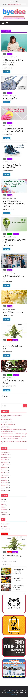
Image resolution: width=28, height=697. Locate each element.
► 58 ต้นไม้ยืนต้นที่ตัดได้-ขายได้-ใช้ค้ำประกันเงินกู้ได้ (14, 434)
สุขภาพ (3, 512)
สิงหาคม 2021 (4, 485)
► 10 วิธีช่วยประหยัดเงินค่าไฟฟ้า (14, 241)
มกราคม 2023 (4, 462)
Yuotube (9, 340)
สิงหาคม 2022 (4, 470)
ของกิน (3, 504)
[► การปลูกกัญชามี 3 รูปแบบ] (14, 331)
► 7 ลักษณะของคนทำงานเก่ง (13, 277)
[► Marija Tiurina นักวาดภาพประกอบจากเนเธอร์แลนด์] (14, 43)
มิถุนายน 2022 (4, 472)
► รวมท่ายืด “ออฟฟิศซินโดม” (14, 4)
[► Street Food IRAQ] (6, 579)
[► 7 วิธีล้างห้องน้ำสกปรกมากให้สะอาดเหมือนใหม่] (14, 113)
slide (4, 54)
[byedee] (3, 23)
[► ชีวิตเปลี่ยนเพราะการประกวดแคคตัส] (6, 587)
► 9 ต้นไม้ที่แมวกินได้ (6, 419)
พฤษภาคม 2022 (5, 475)
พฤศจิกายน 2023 (5, 454)
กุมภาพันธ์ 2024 (5, 452)
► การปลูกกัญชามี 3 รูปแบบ (12, 347)
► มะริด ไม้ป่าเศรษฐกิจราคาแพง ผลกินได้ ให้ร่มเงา (13, 436)
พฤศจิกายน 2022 (5, 465)
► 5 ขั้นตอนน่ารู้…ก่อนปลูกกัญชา (13, 381)
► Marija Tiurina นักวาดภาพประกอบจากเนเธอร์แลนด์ (13, 62)
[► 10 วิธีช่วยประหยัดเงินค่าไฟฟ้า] (14, 224)
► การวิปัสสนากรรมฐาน (13, 312)
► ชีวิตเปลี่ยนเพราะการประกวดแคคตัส (18, 586)
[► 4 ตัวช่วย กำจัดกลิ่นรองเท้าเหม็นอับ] (14, 149)
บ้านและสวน (9, 234)
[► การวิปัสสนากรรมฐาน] (14, 297)
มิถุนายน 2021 (4, 490)
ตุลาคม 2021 (4, 480)
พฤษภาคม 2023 (5, 457)
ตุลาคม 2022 (4, 467)
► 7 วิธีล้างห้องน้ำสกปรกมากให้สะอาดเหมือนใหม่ (13, 129)
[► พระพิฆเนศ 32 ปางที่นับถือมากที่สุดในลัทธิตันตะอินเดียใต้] (14, 186)
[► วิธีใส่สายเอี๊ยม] (14, 83)
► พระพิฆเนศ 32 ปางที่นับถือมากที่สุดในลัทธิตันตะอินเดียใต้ (14, 203)
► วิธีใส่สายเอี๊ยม (10, 98)
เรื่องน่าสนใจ (9, 54)
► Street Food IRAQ (18, 578)
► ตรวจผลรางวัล (5, 529)
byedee (15, 57)
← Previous (4, 396)
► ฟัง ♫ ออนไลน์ (5, 523)
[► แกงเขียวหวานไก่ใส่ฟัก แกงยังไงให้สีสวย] (6, 571)
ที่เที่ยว (2, 507)
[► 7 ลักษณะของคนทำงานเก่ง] (14, 261)
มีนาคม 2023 (4, 459)
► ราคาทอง (4, 526)
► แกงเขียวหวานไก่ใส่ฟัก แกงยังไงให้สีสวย (19, 570)
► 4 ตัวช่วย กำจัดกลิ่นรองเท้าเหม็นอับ (12, 166)
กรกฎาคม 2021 (5, 488)
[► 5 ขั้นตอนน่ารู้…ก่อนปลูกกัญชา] (14, 366)
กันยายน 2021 (4, 482)
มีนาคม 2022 (4, 477)
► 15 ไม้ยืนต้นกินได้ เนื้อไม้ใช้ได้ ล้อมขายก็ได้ (12, 439)
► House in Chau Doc (7, 422)
